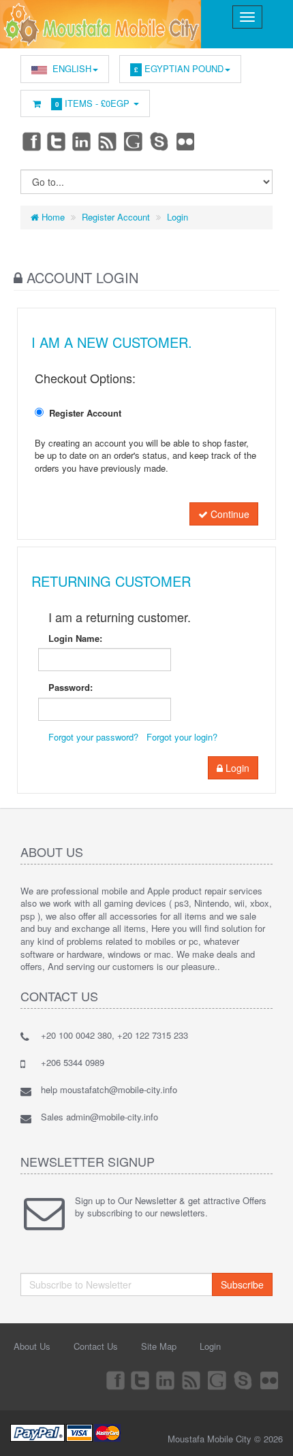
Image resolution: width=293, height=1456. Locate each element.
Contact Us (96, 1346)
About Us (32, 1346)
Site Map (158, 1346)
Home (52, 216)
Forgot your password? (93, 736)
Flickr (186, 141)
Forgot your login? (181, 736)
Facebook (30, 141)
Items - (92, 103)
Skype (160, 141)
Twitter (56, 141)
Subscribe (242, 1284)
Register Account (116, 216)
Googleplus (134, 141)
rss (108, 141)
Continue (228, 514)
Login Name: (75, 638)
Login (177, 216)
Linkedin (82, 141)
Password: (70, 687)
